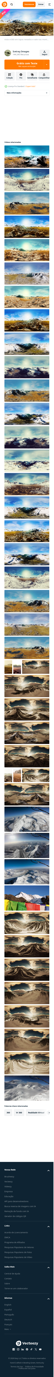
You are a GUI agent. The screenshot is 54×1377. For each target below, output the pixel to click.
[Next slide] (43, 1141)
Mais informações (14, 92)
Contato (8, 1310)
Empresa (8, 1219)
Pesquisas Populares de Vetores (19, 1279)
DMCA (7, 1269)
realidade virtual (36, 1141)
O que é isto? (30, 86)
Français (8, 1356)
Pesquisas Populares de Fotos (18, 1284)
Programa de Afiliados (14, 1274)
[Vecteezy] (4, 4)
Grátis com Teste (27, 64)
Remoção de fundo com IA (16, 1243)
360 (8, 1141)
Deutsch (8, 1351)
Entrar (40, 4)
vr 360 (19, 1141)
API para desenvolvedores (16, 1229)
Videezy (7, 1215)
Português (9, 1346)
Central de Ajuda (12, 1305)
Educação (8, 1224)
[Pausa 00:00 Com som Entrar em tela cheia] (27, 22)
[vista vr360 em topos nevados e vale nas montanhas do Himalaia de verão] (26, 155)
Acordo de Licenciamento (16, 1264)
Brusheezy (9, 1205)
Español (8, 1341)
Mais (6, 1361)
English (7, 1336)
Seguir (44, 54)
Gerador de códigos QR (15, 1248)
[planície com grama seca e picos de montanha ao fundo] (8, 666)
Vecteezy (8, 1210)
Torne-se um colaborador (16, 1320)
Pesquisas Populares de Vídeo (18, 1289)
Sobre (7, 1315)
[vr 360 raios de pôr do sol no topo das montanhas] (18, 681)
